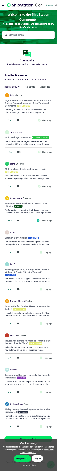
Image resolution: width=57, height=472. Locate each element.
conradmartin (16, 198)
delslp (13, 95)
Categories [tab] (44, 86)
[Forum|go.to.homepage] (23, 5)
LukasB (13, 335)
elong (12, 164)
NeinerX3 (14, 370)
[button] (28, 465)
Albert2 (13, 232)
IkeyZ (12, 264)
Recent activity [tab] (11, 86)
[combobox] (28, 35)
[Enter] (4, 35)
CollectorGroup (16, 404)
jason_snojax (16, 132)
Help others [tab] (29, 86)
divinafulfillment (17, 301)
